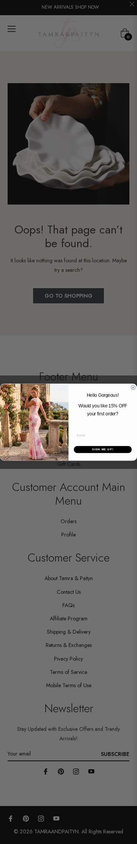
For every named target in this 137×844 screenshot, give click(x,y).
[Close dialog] (133, 387)
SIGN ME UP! (102, 449)
